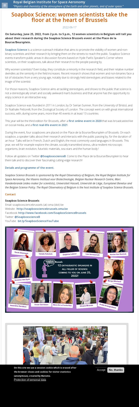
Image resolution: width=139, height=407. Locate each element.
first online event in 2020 (85, 121)
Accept (101, 370)
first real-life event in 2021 (50, 125)
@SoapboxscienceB (53, 156)
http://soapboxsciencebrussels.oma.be (42, 209)
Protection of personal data (30, 379)
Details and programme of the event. (29, 168)
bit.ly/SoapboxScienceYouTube (38, 221)
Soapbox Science (16, 50)
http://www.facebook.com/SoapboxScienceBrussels (52, 213)
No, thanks (116, 370)
